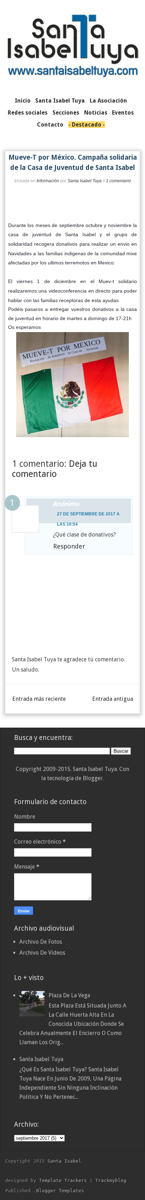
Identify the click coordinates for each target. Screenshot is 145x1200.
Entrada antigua (112, 699)
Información (48, 180)
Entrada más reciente (39, 699)
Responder (69, 546)
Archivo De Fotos (40, 941)
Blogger (93, 778)
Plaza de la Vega (69, 995)
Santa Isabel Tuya (41, 1059)
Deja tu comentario (54, 469)
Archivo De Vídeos (42, 952)
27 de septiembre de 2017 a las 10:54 (88, 519)
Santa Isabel (64, 1161)
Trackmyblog (110, 1180)
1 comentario (118, 180)
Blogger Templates (60, 1190)
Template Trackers (63, 1180)
